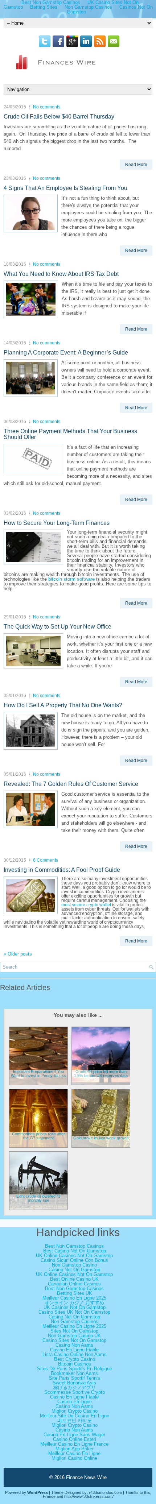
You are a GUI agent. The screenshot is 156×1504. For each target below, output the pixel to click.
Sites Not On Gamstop (74, 1331)
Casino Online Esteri (74, 1439)
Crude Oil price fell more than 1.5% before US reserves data (101, 1073)
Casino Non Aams (74, 1345)
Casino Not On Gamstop (74, 1269)
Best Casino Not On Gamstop (74, 1251)
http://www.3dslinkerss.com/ (89, 1496)
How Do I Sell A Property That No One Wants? (63, 705)
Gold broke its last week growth (101, 1138)
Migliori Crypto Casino (75, 1411)
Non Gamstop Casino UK (74, 1335)
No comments (46, 106)
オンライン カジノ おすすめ (74, 1302)
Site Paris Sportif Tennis (74, 1378)
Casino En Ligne (74, 1401)
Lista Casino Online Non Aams (74, 1354)
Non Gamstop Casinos (74, 1321)
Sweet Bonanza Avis (74, 1382)
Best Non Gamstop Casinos (74, 1246)
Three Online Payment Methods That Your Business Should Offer (70, 434)
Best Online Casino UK (74, 1279)
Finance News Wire (86, 1477)
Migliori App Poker (75, 1448)
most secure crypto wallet (86, 904)
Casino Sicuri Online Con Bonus (74, 1260)
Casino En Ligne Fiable (74, 1349)
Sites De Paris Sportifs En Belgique (74, 1368)
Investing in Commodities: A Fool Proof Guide (62, 870)
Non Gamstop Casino (74, 1265)
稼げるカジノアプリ (74, 1387)
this (147, 1492)
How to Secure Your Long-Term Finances (57, 523)
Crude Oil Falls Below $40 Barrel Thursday (59, 116)
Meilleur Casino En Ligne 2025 (74, 1298)
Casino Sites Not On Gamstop (74, 1340)
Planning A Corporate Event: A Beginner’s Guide (66, 352)
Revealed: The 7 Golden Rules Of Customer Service (71, 784)
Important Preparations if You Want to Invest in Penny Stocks (38, 1073)
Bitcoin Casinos (74, 1364)
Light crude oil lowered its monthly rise (38, 1198)
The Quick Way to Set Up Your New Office (57, 626)
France (49, 1496)
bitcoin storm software (71, 579)
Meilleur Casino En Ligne (74, 1453)
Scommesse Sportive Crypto (74, 1392)
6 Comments (45, 860)
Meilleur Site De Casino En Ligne (74, 1415)
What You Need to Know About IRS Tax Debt (61, 274)
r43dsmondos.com (105, 1492)
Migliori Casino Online (74, 1458)
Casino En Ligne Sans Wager (74, 1434)
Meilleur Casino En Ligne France (74, 1444)
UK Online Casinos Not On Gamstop (74, 1255)
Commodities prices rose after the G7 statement (38, 1136)
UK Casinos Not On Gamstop (75, 1307)
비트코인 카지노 (74, 1420)
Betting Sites (43, 7)
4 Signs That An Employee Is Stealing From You (65, 188)
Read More (136, 164)
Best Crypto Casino (74, 1359)
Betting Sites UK (74, 1293)
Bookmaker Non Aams (74, 1373)
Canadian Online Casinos (74, 1284)
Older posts (18, 954)
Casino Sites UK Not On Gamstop (74, 1312)
